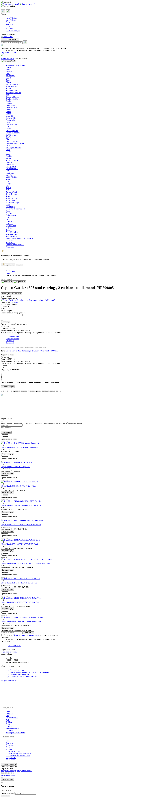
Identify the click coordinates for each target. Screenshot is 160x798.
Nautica (8, 179)
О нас (8, 22)
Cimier (8, 122)
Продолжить (6, 432)
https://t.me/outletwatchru (15, 670)
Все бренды (10, 271)
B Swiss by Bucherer (13, 93)
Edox (8, 139)
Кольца (8, 74)
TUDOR (9, 222)
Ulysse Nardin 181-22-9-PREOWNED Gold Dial (19, 583)
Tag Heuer (9, 213)
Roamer (8, 196)
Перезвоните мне (8, 650)
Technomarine (11, 215)
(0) (9, 306)
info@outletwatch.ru (8, 680)
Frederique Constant (13, 148)
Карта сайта (10, 760)
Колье (8, 69)
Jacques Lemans (12, 160)
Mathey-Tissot (11, 167)
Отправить (5, 796)
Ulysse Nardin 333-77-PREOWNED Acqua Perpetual (21, 525)
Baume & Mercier (12, 97)
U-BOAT (9, 224)
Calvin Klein (10, 105)
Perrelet (8, 188)
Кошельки (10, 247)
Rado (8, 190)
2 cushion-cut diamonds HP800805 (45, 351)
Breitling (9, 103)
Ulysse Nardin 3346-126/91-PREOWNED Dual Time (21, 622)
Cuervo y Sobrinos (13, 133)
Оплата (8, 26)
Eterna (8, 145)
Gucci (8, 154)
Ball (7, 95)
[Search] (25, 42)
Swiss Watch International (15, 209)
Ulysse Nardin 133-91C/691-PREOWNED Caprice (20, 544)
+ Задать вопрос (8, 387)
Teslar (8, 217)
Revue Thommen (12, 194)
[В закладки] (7, 281)
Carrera (8, 110)
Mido (8, 171)
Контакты (9, 24)
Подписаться (9, 265)
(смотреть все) (20, 324)
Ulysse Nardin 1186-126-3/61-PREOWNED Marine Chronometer (25, 563)
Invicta (8, 158)
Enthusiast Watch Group (15, 143)
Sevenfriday (10, 207)
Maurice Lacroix (12, 169)
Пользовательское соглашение (18, 756)
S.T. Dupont (10, 200)
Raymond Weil (11, 192)
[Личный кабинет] (80, 6)
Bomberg (9, 101)
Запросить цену (7, 454)
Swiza (8, 211)
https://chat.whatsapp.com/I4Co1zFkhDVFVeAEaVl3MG (27, 672)
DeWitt (8, 137)
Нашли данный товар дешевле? (13, 313)
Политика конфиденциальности (26, 635)
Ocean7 (8, 181)
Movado (9, 175)
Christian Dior (11, 118)
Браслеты (9, 72)
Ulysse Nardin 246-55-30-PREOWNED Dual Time (20, 602)
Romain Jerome (11, 198)
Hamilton (9, 156)
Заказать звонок (21, 59)
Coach (8, 126)
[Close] (2, 421)
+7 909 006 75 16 (7, 59)
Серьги (8, 67)
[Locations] (3, 11)
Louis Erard (10, 164)
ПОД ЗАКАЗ (11, 758)
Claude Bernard (11, 124)
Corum (8, 129)
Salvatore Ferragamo (13, 202)
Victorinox (9, 228)
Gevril (8, 150)
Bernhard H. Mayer (13, 99)
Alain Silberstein (12, 86)
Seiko (8, 205)
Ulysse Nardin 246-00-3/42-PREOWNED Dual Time (21, 505)
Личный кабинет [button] (8, 35)
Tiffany (8, 82)
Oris (7, 186)
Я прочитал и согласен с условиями (31, 635)
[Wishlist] (4, 441)
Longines (9, 162)
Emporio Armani (12, 141)
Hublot (8, 78)
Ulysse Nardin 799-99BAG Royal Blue (15, 467)
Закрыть (19, 265)
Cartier (8, 112)
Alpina (8, 88)
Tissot (8, 219)
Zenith (8, 230)
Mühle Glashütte (12, 177)
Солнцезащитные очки (15, 245)
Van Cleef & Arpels (13, 84)
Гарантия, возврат (13, 31)
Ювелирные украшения (15, 733)
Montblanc (10, 173)
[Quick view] (2, 441)
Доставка (9, 28)
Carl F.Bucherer (11, 107)
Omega (8, 183)
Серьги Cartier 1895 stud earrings (18, 351)
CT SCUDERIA (12, 131)
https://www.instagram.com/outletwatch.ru (21, 676)
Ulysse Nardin (11, 226)
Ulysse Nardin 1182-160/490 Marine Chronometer (19, 447)
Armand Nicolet (12, 91)
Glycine (8, 152)
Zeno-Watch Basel (12, 232)
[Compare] (6, 441)
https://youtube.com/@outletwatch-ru (19, 674)
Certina (8, 114)
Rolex (8, 80)
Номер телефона (8, 793)
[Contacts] (8, 11)
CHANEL (9, 116)
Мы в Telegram (11, 18)
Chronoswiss (10, 120)
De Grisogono (11, 135)
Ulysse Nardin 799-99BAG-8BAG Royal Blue (18, 486)
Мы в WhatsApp (12, 20)
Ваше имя (5, 791)
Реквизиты (10, 745)
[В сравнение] (19, 281)
